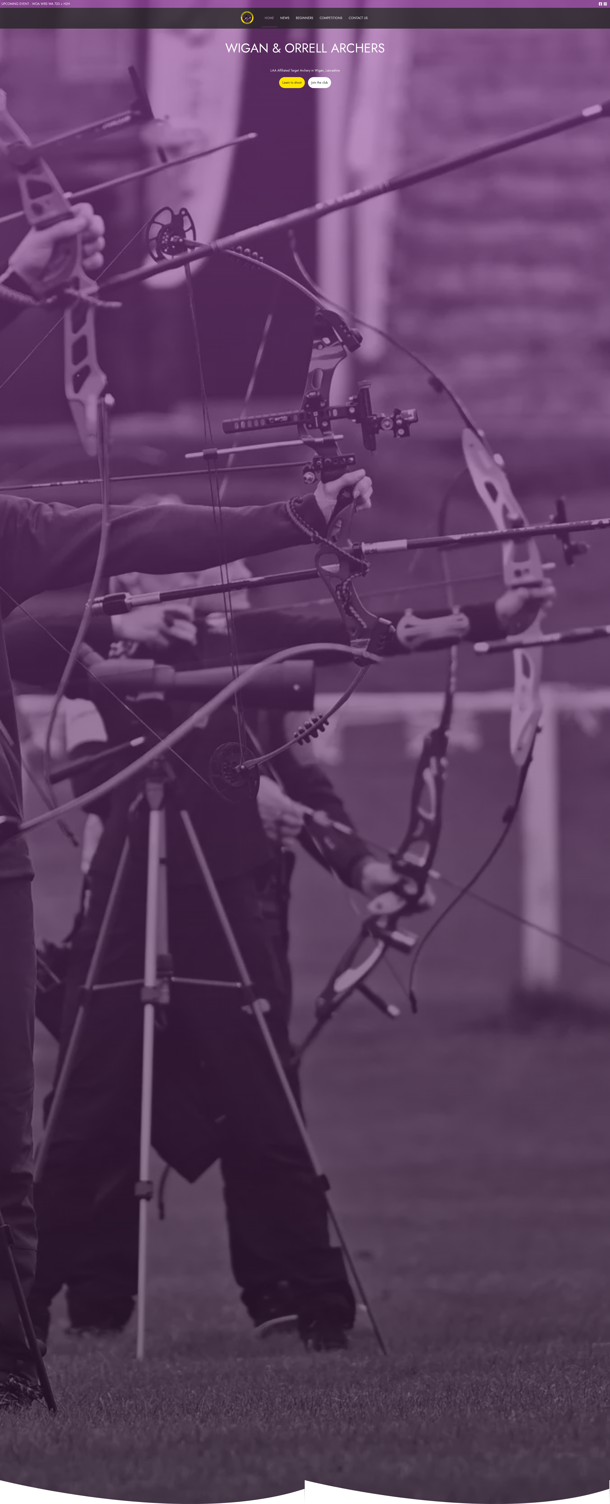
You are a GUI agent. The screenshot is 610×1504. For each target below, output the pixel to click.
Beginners (304, 18)
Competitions (331, 18)
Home (269, 18)
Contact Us (358, 18)
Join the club (319, 82)
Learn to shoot (292, 82)
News (284, 18)
